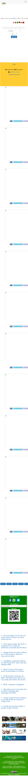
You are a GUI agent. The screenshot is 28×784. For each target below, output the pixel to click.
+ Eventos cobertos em (14, 74)
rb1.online (17, 767)
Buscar (13, 36)
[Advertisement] (14, 43)
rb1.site (23, 767)
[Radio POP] (14, 738)
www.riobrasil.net (19, 766)
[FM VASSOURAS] (14, 719)
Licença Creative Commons (17, 774)
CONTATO (14, 758)
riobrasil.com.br (7, 767)
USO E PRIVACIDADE (18, 757)
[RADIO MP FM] (14, 725)
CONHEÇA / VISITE (15, 72)
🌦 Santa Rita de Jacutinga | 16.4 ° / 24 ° (11, 18)
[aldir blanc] (14, 731)
